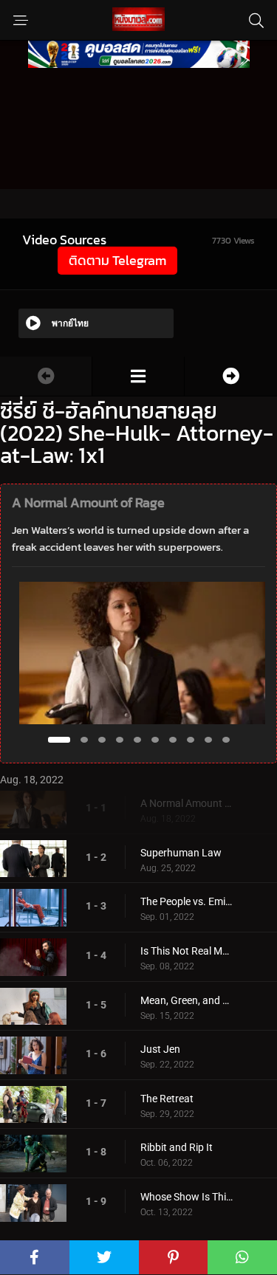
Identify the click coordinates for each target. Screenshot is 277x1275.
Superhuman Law (181, 853)
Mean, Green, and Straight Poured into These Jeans (186, 1000)
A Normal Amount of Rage (186, 803)
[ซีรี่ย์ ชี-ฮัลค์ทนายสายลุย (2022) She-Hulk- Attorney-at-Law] (138, 376)
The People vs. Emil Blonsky (186, 901)
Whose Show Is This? (186, 1197)
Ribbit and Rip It (176, 1147)
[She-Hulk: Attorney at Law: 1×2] (231, 376)
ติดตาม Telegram (117, 260)
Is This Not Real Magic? (186, 951)
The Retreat (167, 1098)
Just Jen (160, 1049)
